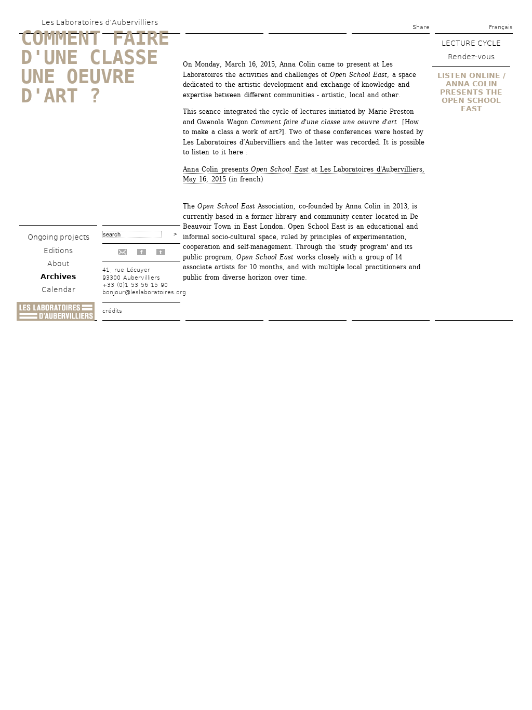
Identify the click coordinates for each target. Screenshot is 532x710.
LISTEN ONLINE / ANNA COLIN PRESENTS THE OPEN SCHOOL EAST (471, 92)
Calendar (58, 289)
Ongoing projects (58, 237)
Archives (58, 276)
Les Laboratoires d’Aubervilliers (100, 22)
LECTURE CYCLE (471, 43)
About (58, 263)
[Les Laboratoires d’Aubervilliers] (56, 318)
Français (501, 27)
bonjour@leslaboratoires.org (144, 292)
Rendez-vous (471, 56)
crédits (112, 311)
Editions (58, 250)
